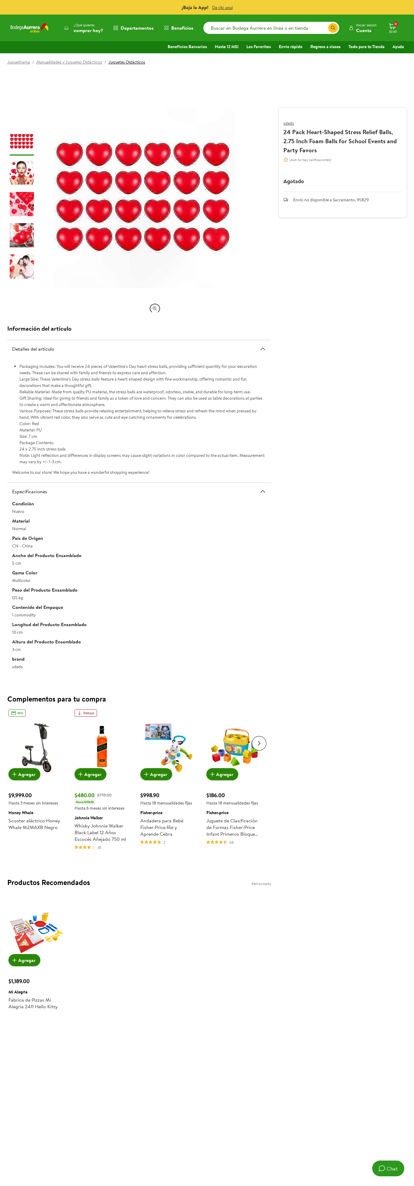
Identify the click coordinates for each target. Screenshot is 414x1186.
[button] (362, 28)
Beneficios (182, 28)
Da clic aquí (222, 8)
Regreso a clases (325, 47)
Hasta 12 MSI (227, 47)
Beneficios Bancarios (187, 47)
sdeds (288, 123)
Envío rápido (290, 47)
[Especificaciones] (262, 491)
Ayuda (398, 47)
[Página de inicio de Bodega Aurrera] (29, 28)
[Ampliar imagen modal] (155, 308)
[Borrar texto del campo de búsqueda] (323, 28)
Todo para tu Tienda (367, 47)
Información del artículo (39, 328)
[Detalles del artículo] (262, 348)
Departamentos (137, 28)
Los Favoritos (258, 47)
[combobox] (271, 28)
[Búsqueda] (333, 28)
